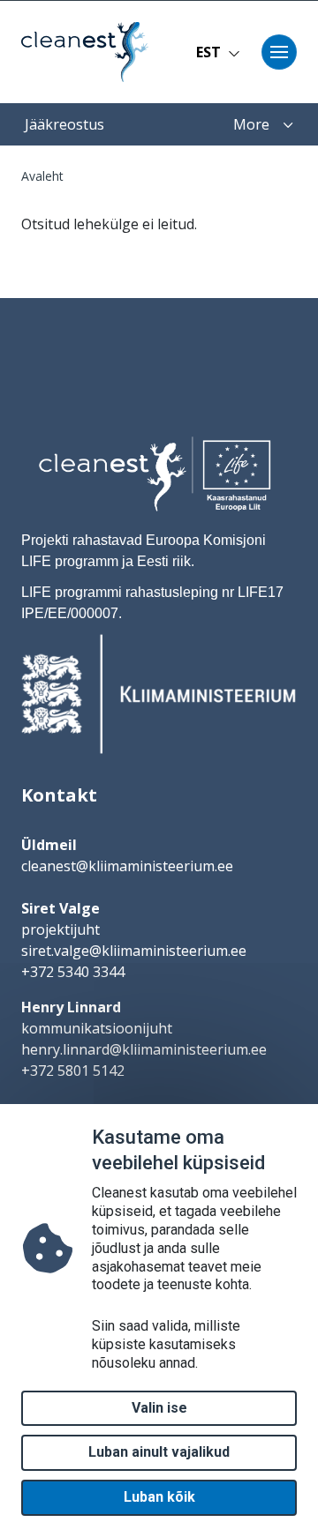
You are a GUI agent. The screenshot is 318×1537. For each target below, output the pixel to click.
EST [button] (208, 52)
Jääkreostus (64, 124)
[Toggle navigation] (279, 52)
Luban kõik (159, 1497)
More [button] (251, 124)
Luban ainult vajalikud (159, 1452)
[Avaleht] (79, 52)
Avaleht (42, 176)
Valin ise (159, 1407)
